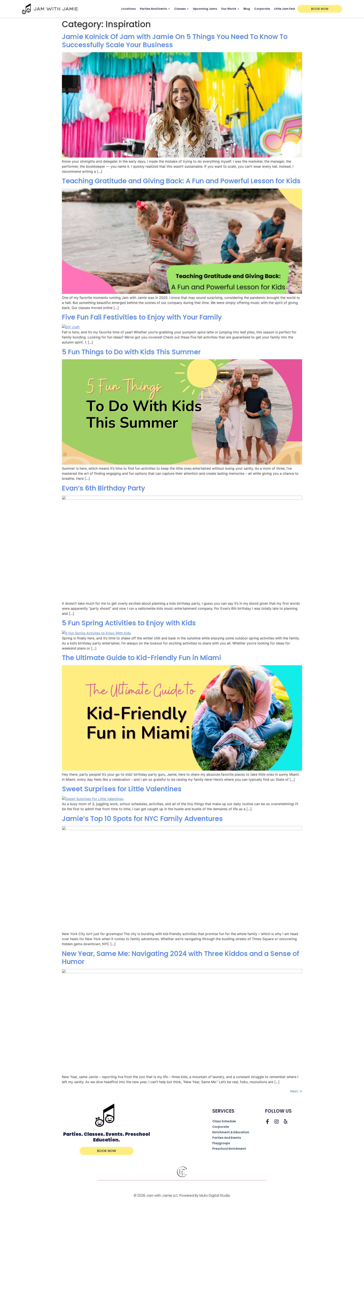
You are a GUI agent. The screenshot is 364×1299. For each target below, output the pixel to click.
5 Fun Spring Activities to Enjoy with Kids (129, 623)
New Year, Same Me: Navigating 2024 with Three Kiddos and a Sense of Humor (180, 957)
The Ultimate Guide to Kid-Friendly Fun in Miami (141, 657)
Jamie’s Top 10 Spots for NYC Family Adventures (142, 818)
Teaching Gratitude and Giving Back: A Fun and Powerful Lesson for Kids (181, 181)
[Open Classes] (188, 8)
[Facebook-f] (267, 1121)
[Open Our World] (238, 8)
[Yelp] (285, 1121)
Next (296, 1091)
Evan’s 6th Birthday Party (103, 488)
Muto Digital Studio (214, 1195)
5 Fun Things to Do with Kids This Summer (131, 352)
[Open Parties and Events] (169, 8)
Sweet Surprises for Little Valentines (122, 789)
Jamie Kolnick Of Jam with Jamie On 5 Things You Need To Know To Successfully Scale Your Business (175, 40)
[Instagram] (276, 1121)
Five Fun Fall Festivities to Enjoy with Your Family (142, 317)
